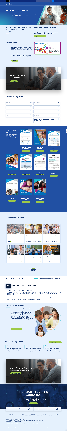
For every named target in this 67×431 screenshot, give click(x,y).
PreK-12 (7, 1)
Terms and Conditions (45, 427)
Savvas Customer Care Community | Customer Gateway (33, 423)
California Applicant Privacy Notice (16, 427)
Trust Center (56, 414)
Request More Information (40, 36)
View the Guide (26, 150)
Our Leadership (23, 423)
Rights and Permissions (31, 427)
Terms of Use (38, 427)
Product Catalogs (17, 415)
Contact (50, 415)
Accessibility (7, 427)
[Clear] (37, 1)
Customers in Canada (39, 415)
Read (9, 241)
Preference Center (33, 414)
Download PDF (14, 60)
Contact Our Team (33, 403)
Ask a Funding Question (16, 373)
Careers (22, 414)
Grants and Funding (26, 6)
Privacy (24, 427)
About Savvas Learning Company (15, 423)
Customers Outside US (27, 415)
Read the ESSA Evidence (16, 329)
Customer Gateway (11, 414)
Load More (33, 270)
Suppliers (44, 414)
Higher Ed (11, 1)
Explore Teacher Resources (55, 342)
